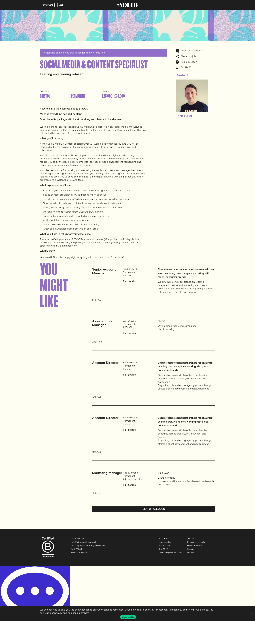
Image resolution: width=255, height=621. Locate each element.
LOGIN (61, 5)
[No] (251, 613)
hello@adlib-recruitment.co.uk (83, 542)
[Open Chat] (35, 593)
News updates (165, 542)
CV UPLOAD (48, 5)
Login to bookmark (191, 50)
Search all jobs (154, 509)
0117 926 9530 (77, 538)
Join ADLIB (163, 549)
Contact (190, 549)
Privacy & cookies (194, 545)
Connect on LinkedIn (196, 542)
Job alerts (163, 538)
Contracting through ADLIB (170, 553)
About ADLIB (164, 545)
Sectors (190, 538)
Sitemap (190, 553)
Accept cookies (128, 617)
